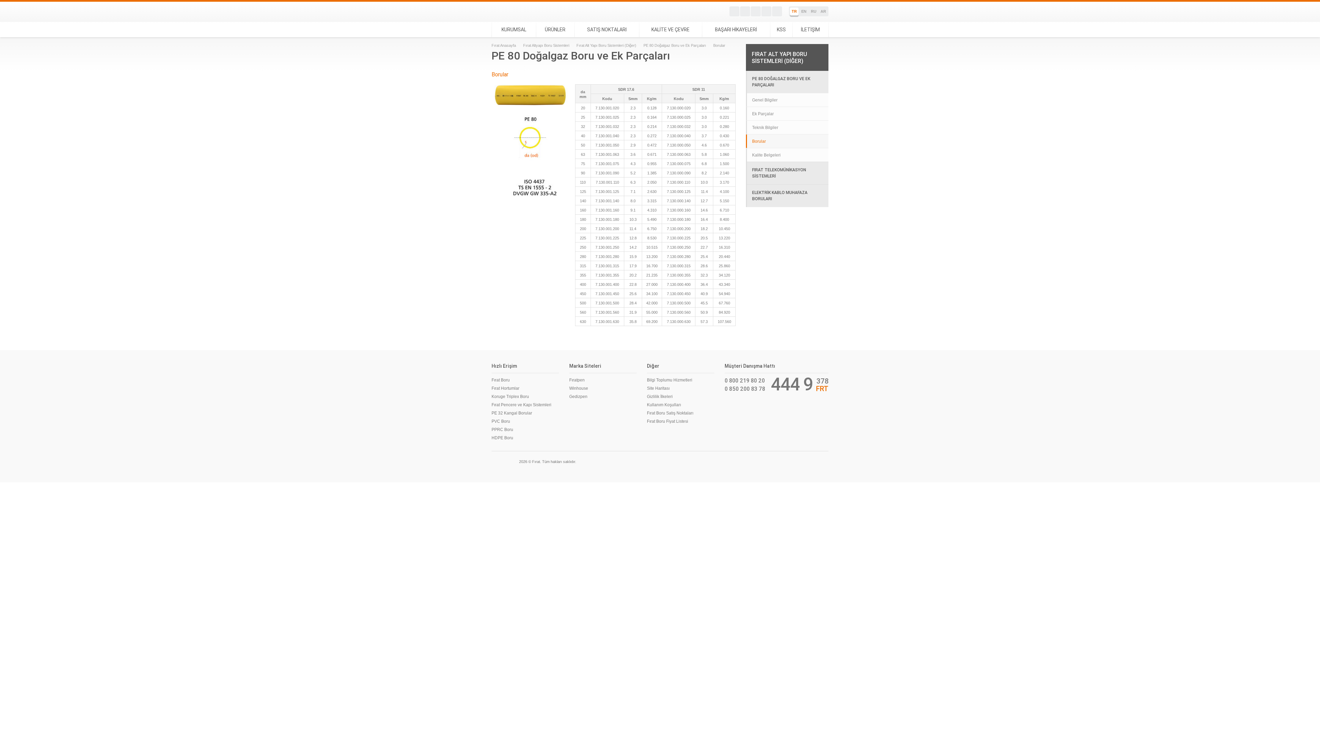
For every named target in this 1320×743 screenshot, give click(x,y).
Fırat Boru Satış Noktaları (670, 413)
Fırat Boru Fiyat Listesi (667, 421)
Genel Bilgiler (765, 100)
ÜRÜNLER (555, 29)
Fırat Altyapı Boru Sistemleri (546, 45)
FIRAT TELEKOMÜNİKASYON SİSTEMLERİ (779, 173)
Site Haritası (658, 388)
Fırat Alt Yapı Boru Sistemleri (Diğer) (606, 45)
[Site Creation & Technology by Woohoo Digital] (818, 461)
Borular (759, 141)
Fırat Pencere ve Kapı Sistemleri (521, 404)
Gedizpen (578, 396)
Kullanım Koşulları (664, 404)
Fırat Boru (501, 380)
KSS (781, 29)
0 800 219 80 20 (745, 380)
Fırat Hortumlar (505, 388)
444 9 (792, 384)
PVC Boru (501, 421)
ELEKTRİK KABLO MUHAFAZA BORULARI (779, 195)
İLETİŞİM (810, 29)
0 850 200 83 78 (745, 388)
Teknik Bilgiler (765, 127)
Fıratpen (577, 380)
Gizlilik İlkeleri (660, 396)
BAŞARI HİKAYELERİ (736, 29)
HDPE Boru (502, 437)
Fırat (515, 11)
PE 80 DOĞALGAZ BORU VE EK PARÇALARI (781, 81)
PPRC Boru (502, 429)
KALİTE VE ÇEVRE (670, 29)
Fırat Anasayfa (504, 45)
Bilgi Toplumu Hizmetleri (669, 380)
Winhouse (578, 388)
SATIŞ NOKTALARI (607, 29)
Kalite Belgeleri (766, 155)
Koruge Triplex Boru (510, 396)
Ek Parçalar (763, 113)
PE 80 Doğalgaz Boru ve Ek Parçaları (675, 45)
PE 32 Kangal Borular (512, 413)
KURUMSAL (514, 29)
